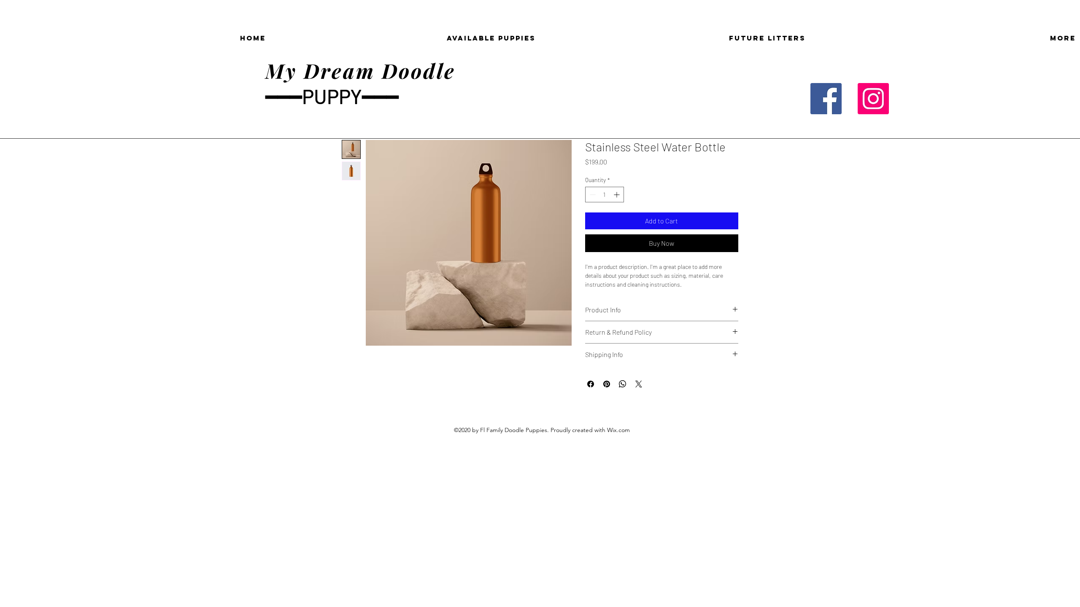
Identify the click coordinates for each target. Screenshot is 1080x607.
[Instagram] (873, 98)
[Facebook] (826, 98)
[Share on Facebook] (591, 384)
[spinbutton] (604, 194)
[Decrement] (591, 194)
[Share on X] (639, 384)
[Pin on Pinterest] (607, 384)
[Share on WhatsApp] (623, 384)
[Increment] (617, 194)
